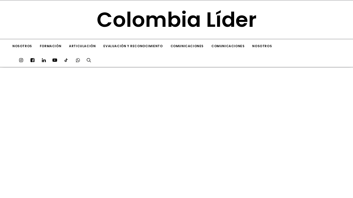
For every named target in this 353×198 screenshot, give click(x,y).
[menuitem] (22, 46)
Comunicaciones (187, 46)
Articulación (82, 46)
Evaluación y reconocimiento (133, 46)
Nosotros (22, 46)
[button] (22, 60)
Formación (50, 46)
